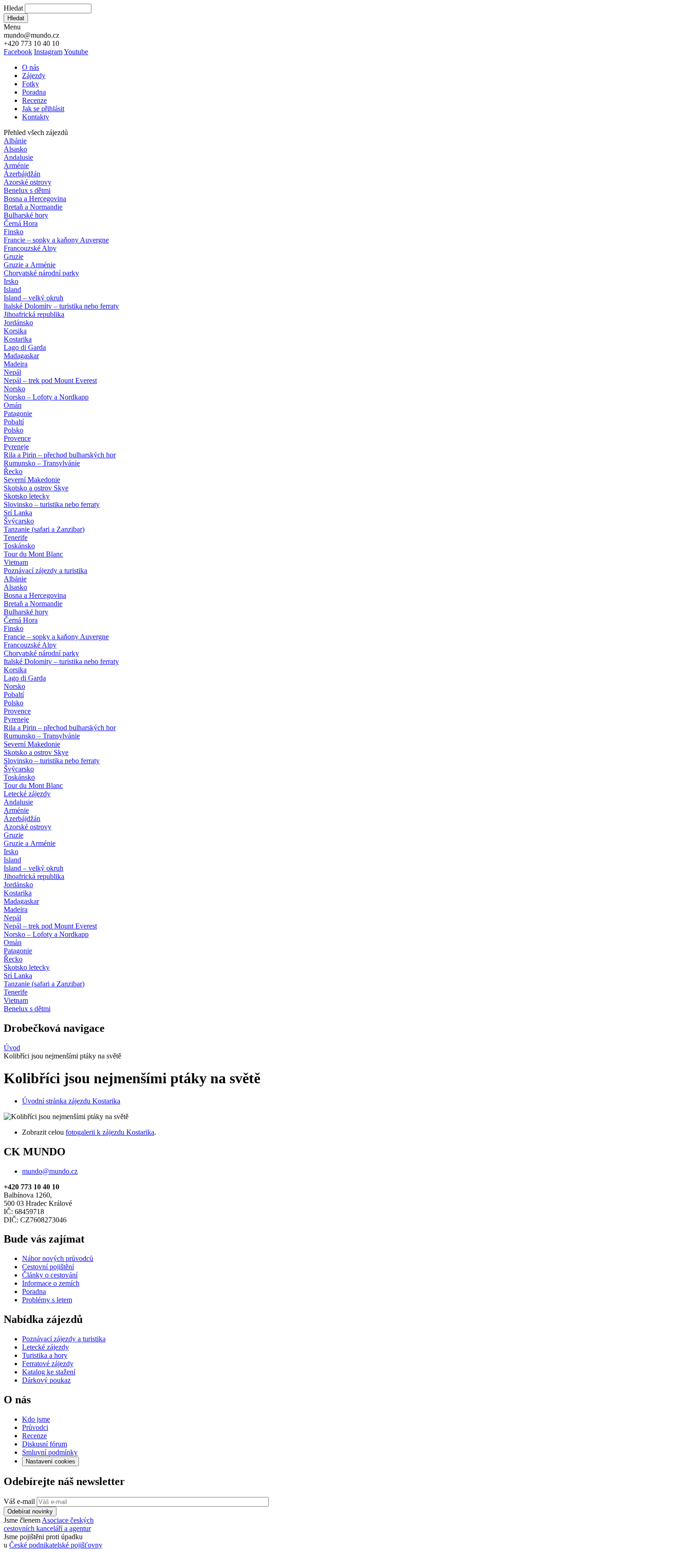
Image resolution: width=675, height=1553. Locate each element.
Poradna (34, 92)
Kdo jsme (36, 1419)
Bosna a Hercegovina (35, 199)
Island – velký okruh (33, 298)
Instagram (48, 52)
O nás (30, 67)
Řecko (13, 471)
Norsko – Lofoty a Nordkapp (46, 397)
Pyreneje (16, 446)
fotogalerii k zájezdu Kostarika (110, 1132)
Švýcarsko (19, 521)
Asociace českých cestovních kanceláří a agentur (49, 1524)
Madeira (16, 364)
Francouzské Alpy (30, 248)
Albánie (15, 141)
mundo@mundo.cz (50, 1171)
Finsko (13, 232)
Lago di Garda (25, 347)
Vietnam (16, 562)
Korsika (15, 331)
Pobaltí (14, 422)
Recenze (34, 100)
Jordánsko (18, 322)
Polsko (13, 430)
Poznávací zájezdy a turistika (64, 1339)
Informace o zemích (50, 1283)
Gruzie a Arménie (30, 265)
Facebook (18, 52)
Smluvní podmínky (50, 1452)
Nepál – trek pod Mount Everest (50, 380)
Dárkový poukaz (46, 1380)
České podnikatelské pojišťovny (55, 1545)
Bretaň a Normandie (33, 207)
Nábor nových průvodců (57, 1258)
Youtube (76, 52)
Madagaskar (21, 356)
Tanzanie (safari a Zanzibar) (44, 529)
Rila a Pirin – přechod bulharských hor (60, 455)
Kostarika (18, 339)
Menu (12, 27)
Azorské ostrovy (27, 182)
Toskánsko (19, 546)
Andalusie (18, 157)
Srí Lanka (18, 513)
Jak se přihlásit (43, 109)
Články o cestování (50, 1275)
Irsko (11, 281)
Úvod (12, 1048)
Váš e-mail (19, 1501)
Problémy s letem (47, 1300)
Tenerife (16, 537)
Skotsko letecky (27, 496)
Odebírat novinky (30, 1511)
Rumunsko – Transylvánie (42, 463)
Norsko (14, 389)
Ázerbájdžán (22, 174)
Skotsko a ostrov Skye (36, 488)
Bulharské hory (26, 215)
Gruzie (13, 256)
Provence (17, 438)
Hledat (13, 8)
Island (12, 289)
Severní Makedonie (32, 480)
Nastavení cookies (50, 1461)
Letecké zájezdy (27, 794)
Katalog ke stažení (48, 1372)
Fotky (30, 84)
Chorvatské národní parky (41, 273)
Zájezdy (33, 75)
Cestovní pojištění (48, 1267)
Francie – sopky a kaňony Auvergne (56, 240)
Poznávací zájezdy (45, 570)
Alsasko (15, 149)
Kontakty (35, 117)
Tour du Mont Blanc (33, 554)
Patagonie (18, 413)
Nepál (12, 372)
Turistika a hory (45, 1355)
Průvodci (35, 1427)
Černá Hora (21, 223)
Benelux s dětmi (27, 190)
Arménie (16, 165)
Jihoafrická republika (34, 314)
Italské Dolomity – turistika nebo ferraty (61, 306)
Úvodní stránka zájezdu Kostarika (71, 1101)
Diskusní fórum (44, 1444)
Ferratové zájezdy (47, 1363)
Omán (13, 405)
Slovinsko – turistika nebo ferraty (52, 504)
